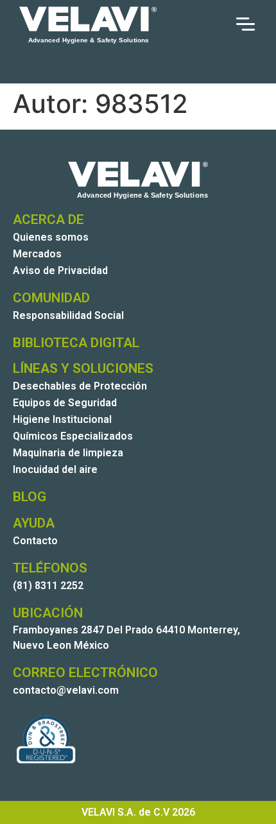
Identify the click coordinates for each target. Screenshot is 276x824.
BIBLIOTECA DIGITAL (76, 342)
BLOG (29, 496)
